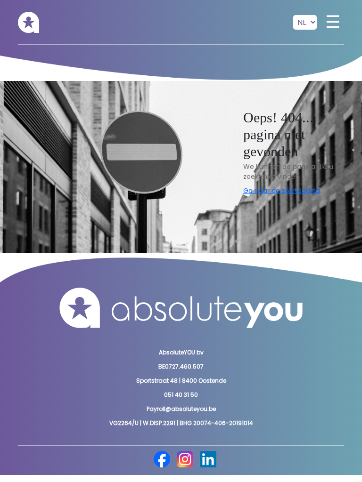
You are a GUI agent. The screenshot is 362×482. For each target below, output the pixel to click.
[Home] (181, 307)
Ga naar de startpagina (281, 190)
